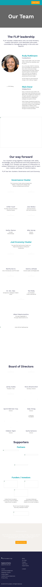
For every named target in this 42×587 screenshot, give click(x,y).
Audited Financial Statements (8, 576)
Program (24, 562)
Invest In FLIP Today (21, 542)
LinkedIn (24, 568)
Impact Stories (25, 565)
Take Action (25, 563)
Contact (3, 568)
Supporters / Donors (6, 572)
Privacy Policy (4, 577)
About (23, 558)
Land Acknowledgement (7, 570)
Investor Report (4, 574)
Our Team (24, 560)
